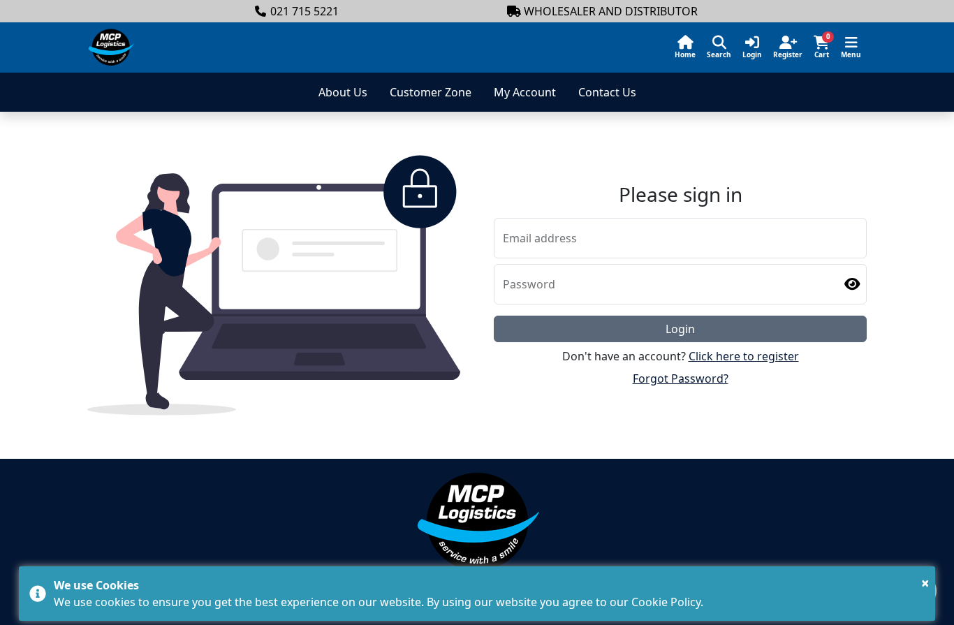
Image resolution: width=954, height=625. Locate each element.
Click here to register (744, 356)
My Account (525, 92)
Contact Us (607, 92)
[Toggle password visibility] (852, 284)
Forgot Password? (680, 378)
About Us (342, 92)
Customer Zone (430, 92)
